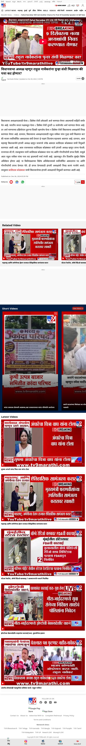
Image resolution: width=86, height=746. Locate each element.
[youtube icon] (11, 182)
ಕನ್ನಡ (13, 2)
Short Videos (10, 308)
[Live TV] (77, 5)
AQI (73, 5)
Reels (45, 10)
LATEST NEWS (10, 10)
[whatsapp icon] (22, 182)
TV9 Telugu (23, 728)
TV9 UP (38, 732)
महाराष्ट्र (20, 10)
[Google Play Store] (35, 710)
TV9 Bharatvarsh (10, 728)
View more (77, 308)
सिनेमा (39, 10)
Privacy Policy (68, 715)
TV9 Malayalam (28, 732)
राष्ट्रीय (81, 10)
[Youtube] (55, 702)
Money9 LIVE (58, 732)
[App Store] (49, 712)
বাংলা (24, 2)
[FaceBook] (41, 702)
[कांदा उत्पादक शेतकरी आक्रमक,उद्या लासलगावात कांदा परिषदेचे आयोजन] (30, 360)
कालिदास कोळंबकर (17, 170)
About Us (24, 715)
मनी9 (53, 2)
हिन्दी (2, 2)
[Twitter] (45, 702)
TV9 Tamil (77, 728)
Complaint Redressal (53, 715)
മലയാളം (47, 2)
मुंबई (25, 10)
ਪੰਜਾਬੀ (36, 2)
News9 (8, 2)
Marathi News (6, 15)
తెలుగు (19, 2)
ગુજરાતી (29, 2)
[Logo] (3, 5)
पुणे (30, 10)
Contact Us (14, 715)
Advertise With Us (36, 715)
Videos (52, 10)
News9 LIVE (47, 732)
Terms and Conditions (42, 719)
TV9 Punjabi (67, 728)
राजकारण (69, 10)
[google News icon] (17, 182)
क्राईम (76, 10)
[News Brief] (61, 5)
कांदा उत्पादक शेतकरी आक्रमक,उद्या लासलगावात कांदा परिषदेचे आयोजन (29, 407)
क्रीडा (34, 10)
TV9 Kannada (34, 728)
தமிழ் (41, 2)
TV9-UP (59, 2)
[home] (2, 10)
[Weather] (69, 5)
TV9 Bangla (45, 728)
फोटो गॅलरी (60, 10)
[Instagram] (50, 702)
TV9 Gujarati (56, 728)
